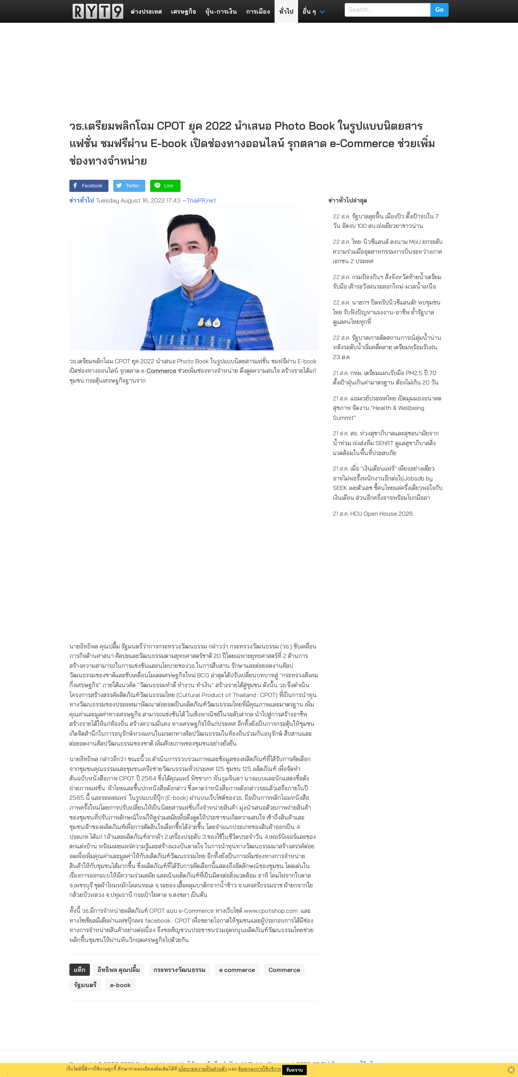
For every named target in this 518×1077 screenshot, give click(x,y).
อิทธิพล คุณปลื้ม (118, 969)
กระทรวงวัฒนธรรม (180, 969)
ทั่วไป (286, 11)
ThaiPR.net (201, 200)
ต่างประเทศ (146, 11)
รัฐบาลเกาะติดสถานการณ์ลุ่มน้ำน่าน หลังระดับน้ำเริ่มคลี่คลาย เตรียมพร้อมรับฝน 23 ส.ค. (387, 347)
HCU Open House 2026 (373, 513)
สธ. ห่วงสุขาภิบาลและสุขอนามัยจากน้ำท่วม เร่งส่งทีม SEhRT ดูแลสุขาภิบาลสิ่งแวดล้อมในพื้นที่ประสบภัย (386, 442)
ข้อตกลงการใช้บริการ (259, 1069)
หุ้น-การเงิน (221, 11)
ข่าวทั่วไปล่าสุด (347, 200)
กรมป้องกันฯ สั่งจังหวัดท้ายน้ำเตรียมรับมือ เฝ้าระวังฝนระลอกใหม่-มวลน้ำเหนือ (387, 281)
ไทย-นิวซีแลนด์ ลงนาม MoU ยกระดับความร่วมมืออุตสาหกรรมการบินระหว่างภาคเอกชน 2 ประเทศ (388, 251)
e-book (120, 985)
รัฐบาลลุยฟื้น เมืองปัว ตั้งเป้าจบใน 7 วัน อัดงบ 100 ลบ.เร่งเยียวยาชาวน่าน (386, 221)
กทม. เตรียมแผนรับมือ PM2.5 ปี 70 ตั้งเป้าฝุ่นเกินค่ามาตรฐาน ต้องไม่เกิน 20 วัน (386, 377)
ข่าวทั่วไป (81, 200)
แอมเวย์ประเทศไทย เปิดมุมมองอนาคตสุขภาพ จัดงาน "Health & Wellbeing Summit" (387, 407)
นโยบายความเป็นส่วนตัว (202, 1069)
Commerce (161, 370)
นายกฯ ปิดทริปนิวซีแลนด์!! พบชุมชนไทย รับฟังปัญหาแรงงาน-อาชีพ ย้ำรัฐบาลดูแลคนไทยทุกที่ (387, 311)
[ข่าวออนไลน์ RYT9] (95, 11)
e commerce (237, 969)
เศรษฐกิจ (183, 11)
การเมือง (258, 11)
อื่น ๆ (309, 11)
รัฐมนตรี (85, 985)
